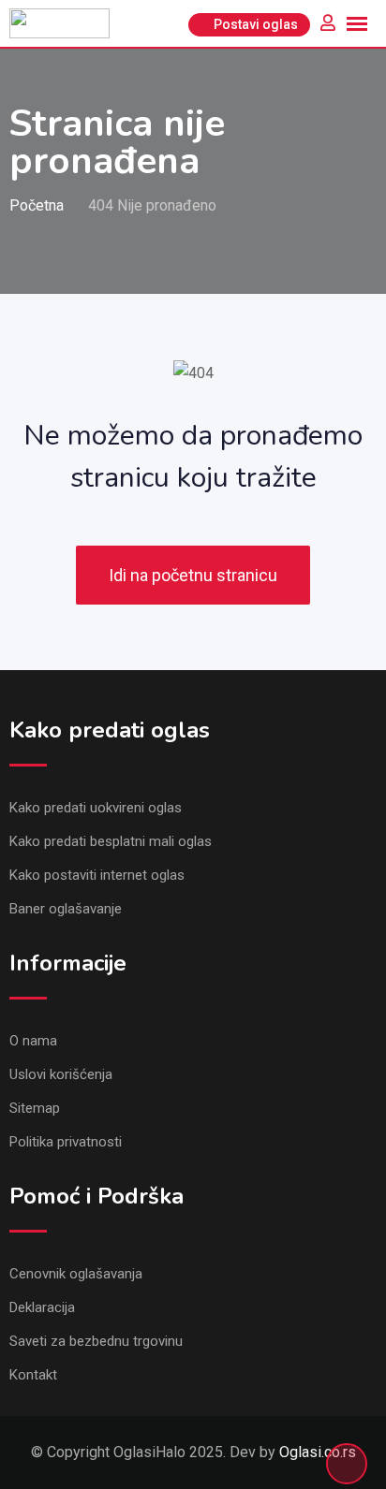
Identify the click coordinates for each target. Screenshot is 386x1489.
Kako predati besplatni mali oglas (110, 841)
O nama (33, 1040)
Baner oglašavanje (65, 908)
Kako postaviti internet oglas (97, 875)
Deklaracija (42, 1307)
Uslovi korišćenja (60, 1074)
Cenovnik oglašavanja (75, 1273)
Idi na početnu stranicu (193, 575)
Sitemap (34, 1108)
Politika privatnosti (65, 1141)
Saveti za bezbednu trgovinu (96, 1341)
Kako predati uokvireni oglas (95, 807)
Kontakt (33, 1374)
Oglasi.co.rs (317, 1452)
